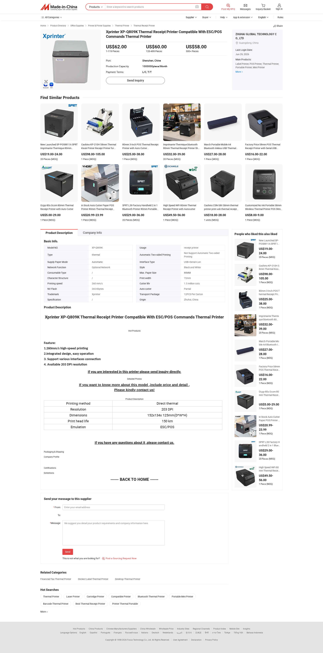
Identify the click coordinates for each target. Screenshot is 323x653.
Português (105, 632)
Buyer (205, 17)
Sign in (279, 8)
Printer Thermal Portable (125, 603)
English (83, 632)
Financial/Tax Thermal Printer (55, 579)
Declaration (196, 639)
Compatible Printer (121, 596)
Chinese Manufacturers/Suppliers (121, 628)
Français (118, 632)
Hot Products (79, 628)
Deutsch (155, 632)
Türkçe (227, 632)
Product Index (219, 628)
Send (67, 551)
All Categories (52, 17)
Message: (55, 523)
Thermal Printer (51, 596)
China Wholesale (147, 628)
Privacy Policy (211, 639)
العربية (179, 632)
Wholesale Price (166, 628)
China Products (96, 628)
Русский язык (131, 632)
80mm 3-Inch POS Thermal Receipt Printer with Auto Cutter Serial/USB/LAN (269, 292)
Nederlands (168, 632)
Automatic (97, 261)
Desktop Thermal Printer (127, 579)
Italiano (144, 632)
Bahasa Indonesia (255, 632)
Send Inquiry (135, 80)
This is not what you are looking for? (81, 558)
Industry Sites (183, 628)
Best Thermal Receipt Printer (90, 603)
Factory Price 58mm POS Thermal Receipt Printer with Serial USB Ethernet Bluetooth (269, 368)
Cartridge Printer (95, 596)
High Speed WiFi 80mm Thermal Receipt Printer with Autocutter (269, 469)
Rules (280, 17)
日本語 (198, 632)
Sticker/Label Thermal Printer (93, 579)
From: (57, 507)
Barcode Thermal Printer (55, 603)
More (238, 71)
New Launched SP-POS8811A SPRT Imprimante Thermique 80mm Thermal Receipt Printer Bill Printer (269, 242)
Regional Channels (201, 628)
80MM (187, 272)
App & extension (241, 17)
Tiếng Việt (238, 632)
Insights (246, 628)
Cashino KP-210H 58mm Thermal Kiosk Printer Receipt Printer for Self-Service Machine (269, 267)
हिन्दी (207, 632)
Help (222, 17)
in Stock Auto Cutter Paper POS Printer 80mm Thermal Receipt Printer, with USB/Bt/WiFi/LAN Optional (269, 418)
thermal (96, 254)
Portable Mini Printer (182, 596)
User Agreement (180, 639)
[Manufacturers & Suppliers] (58, 6)
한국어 (189, 632)
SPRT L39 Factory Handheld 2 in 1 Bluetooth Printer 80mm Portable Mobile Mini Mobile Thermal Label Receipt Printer (269, 443)
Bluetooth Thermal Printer (151, 596)
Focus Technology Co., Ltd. (139, 639)
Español (93, 632)
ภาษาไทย (216, 632)
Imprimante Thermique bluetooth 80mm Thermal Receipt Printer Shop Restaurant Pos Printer (269, 317)
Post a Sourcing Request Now (119, 558)
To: (59, 515)
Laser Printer (73, 596)
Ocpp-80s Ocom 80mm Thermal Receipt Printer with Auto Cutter (269, 393)
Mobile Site (234, 628)
